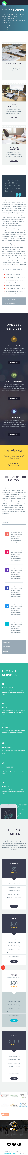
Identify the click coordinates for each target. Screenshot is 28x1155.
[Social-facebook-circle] (14, 1144)
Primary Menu (25, 4)
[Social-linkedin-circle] (19, 1144)
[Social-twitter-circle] (9, 1144)
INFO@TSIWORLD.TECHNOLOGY (10, 1153)
